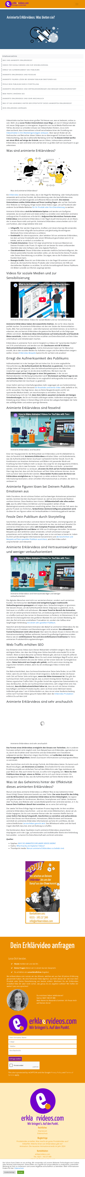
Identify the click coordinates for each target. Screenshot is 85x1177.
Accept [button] (20, 1172)
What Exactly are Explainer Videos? (31, 846)
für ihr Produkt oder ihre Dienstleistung (48, 207)
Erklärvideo (14, 195)
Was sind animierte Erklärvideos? (17, 60)
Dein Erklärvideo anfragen (15, 108)
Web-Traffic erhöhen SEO (14, 94)
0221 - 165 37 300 (44, 1157)
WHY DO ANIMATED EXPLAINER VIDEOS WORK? (37, 843)
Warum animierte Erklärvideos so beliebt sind (45, 848)
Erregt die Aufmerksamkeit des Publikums (21, 70)
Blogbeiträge (43, 1138)
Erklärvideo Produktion (64, 694)
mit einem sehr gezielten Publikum (41, 623)
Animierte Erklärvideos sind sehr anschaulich (23, 98)
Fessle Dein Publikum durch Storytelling (21, 84)
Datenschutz (42, 1133)
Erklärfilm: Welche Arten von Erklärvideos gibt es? (42, 1144)
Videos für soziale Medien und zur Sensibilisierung (25, 65)
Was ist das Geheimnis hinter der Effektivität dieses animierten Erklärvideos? (37, 103)
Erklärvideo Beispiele (27, 353)
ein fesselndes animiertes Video (48, 387)
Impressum (42, 1131)
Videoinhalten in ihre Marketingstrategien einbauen (27, 133)
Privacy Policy (56, 1072)
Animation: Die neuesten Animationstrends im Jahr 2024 (42, 1146)
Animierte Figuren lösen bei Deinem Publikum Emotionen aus (29, 79)
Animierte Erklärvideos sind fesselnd (19, 75)
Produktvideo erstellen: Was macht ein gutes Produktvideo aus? (43, 1141)
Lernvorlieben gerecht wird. (34, 823)
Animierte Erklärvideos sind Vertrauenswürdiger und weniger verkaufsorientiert (39, 89)
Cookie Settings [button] (9, 1172)
